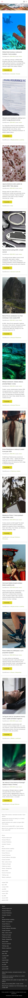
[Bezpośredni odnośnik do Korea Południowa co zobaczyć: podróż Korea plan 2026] (14, 429)
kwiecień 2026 (5, 891)
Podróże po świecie (15, 471)
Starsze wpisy (5, 809)
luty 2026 (4, 895)
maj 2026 (4, 889)
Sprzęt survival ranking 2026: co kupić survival (12, 826)
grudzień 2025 (5, 900)
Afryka (3, 835)
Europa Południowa (6, 855)
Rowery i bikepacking (16, 672)
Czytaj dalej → (7, 70)
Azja (12, 205)
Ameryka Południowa (16, 337)
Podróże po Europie (6, 864)
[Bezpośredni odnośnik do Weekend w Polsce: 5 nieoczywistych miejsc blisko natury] (14, 495)
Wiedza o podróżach (16, 738)
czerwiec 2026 (5, 886)
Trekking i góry (5, 875)
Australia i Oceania (15, 73)
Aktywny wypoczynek (7, 837)
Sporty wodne (5, 870)
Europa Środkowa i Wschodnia (9, 857)
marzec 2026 (5, 893)
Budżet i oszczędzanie (7, 850)
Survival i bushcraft (15, 271)
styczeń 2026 (5, 898)
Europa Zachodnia (6, 859)
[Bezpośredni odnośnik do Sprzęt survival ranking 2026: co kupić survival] (14, 229)
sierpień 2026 (5, 882)
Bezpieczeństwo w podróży (17, 139)
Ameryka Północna (15, 405)
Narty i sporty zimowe (7, 861)
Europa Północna (15, 804)
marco (20, 56)
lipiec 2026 (4, 884)
